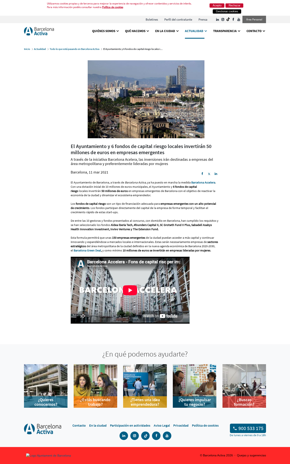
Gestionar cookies (227, 11)
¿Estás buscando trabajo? (95, 402)
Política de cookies (112, 7)
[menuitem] (151, 19)
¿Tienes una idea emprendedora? (145, 402)
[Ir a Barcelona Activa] (39, 31)
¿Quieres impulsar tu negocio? (195, 402)
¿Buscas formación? (244, 402)
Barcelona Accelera (203, 182)
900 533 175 (250, 428)
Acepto (217, 5)
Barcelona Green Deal (87, 250)
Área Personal (254, 19)
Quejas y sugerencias (251, 455)
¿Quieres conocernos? (45, 402)
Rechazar (234, 5)
